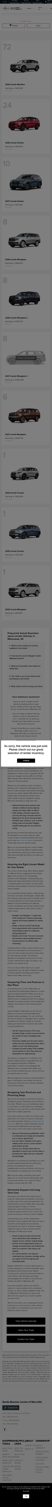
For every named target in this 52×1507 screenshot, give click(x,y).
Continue (26, 761)
